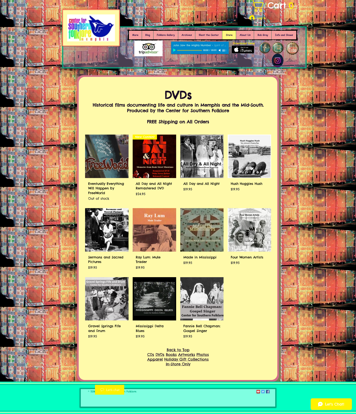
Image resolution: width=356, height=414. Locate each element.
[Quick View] (107, 156)
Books (171, 354)
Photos (203, 354)
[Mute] (220, 50)
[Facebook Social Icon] (267, 391)
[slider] (224, 50)
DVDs (160, 354)
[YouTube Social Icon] (258, 391)
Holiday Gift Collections (186, 359)
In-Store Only (178, 364)
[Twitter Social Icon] (263, 391)
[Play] (175, 50)
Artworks (186, 354)
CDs (150, 354)
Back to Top (178, 349)
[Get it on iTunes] (243, 49)
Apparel (155, 359)
